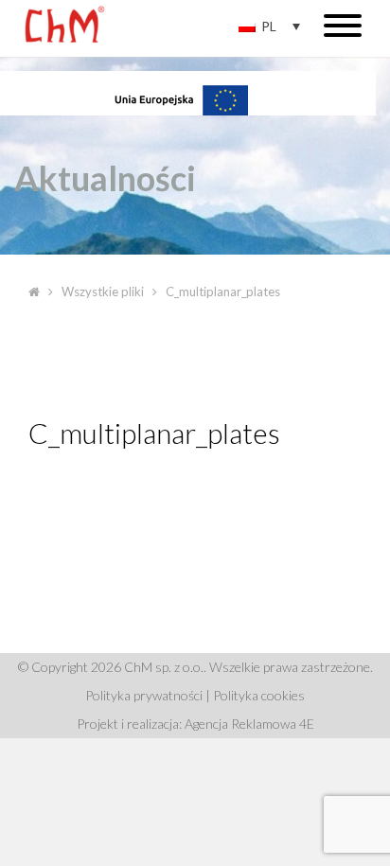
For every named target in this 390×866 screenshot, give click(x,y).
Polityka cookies (259, 695)
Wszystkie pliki (103, 291)
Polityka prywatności (144, 695)
